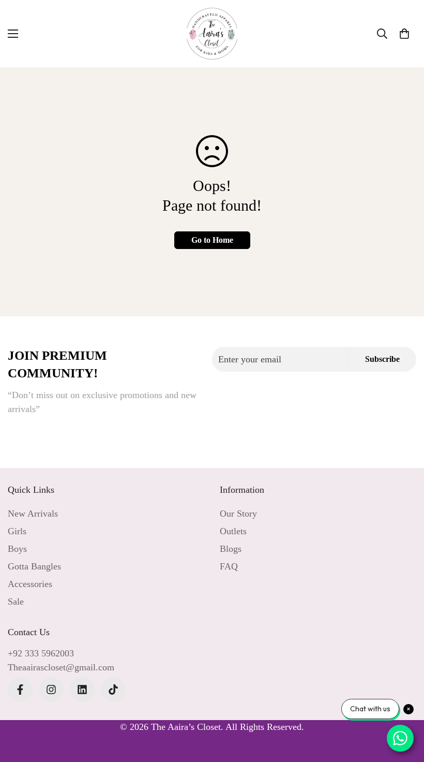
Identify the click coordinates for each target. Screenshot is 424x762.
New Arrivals (33, 513)
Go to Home (212, 240)
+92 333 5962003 (41, 653)
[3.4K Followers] (20, 689)
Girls (17, 531)
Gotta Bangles (34, 566)
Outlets (233, 531)
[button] (404, 34)
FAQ (229, 566)
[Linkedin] (82, 689)
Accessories (30, 584)
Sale (16, 601)
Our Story (238, 513)
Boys (17, 549)
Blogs (230, 549)
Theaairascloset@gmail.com (61, 667)
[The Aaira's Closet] (212, 33)
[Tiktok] (113, 689)
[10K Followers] (51, 689)
